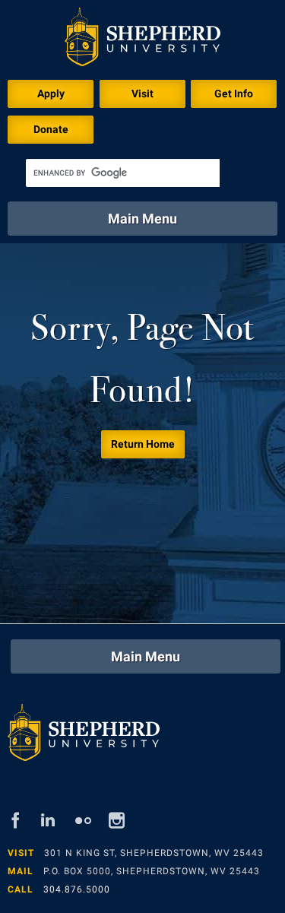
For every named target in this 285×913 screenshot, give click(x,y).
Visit (142, 93)
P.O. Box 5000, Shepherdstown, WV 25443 (151, 871)
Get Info (233, 93)
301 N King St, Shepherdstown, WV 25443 (154, 853)
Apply (51, 93)
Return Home (143, 444)
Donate (50, 129)
